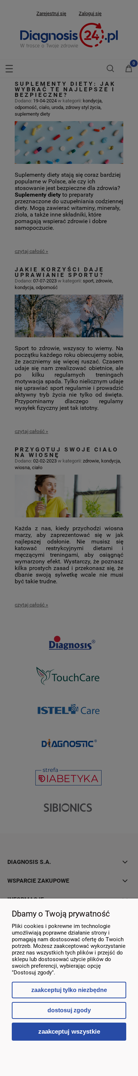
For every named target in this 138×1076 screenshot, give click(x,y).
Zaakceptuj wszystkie (69, 1031)
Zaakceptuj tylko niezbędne (69, 990)
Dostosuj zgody (69, 1010)
